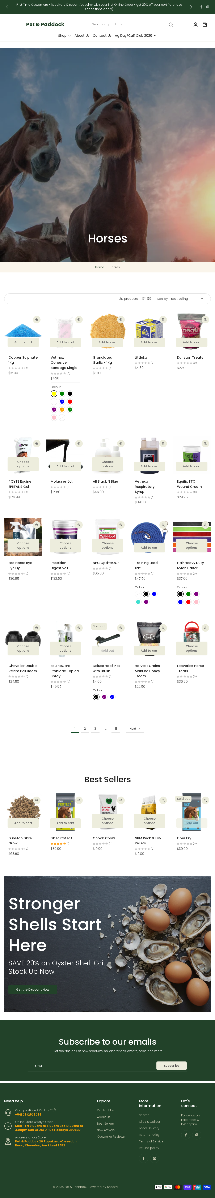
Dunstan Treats (190, 357)
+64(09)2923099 (28, 1114)
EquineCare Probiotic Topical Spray (65, 670)
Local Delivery (149, 1128)
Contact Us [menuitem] (102, 35)
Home (99, 267)
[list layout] (143, 299)
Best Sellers (105, 1124)
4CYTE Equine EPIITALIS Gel (19, 484)
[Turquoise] (138, 602)
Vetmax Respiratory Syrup (145, 486)
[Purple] (146, 602)
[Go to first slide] (191, 7)
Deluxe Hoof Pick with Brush (107, 668)
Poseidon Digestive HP (61, 565)
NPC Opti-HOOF (106, 562)
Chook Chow (104, 838)
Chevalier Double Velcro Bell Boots (22, 668)
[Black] (70, 394)
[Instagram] (208, 6)
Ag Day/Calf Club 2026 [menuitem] (133, 35)
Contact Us (105, 1110)
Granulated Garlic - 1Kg (102, 360)
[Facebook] (201, 6)
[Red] (70, 402)
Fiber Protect (61, 838)
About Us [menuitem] (82, 35)
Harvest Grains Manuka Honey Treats (147, 670)
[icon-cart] (204, 24)
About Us (103, 1117)
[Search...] (171, 24)
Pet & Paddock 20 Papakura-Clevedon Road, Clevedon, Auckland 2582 (46, 1143)
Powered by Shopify (103, 1187)
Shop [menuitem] (62, 35)
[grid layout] (148, 299)
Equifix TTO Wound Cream (189, 484)
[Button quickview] (37, 319)
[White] (54, 402)
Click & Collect (149, 1122)
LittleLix (141, 357)
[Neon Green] (188, 594)
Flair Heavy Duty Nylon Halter (190, 565)
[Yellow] (54, 394)
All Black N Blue (105, 481)
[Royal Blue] (154, 594)
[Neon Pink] (196, 602)
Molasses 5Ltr (62, 481)
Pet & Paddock (75, 1187)
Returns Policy (149, 1135)
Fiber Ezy (184, 838)
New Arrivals (106, 1130)
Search (144, 1115)
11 (116, 729)
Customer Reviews (111, 1137)
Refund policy (149, 1148)
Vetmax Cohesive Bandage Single (64, 362)
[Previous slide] (7, 7)
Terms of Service (151, 1141)
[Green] (62, 394)
